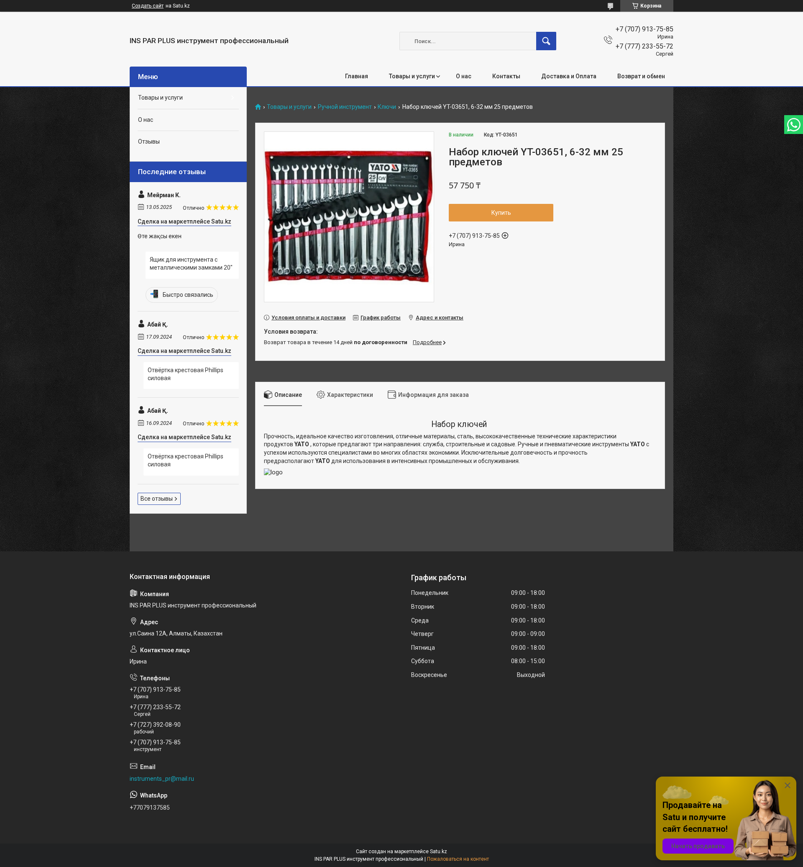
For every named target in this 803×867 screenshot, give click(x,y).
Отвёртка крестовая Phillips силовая (185, 374)
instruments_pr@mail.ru (162, 778)
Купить (501, 212)
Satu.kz (438, 851)
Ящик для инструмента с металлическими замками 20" (191, 263)
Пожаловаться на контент (458, 859)
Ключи (387, 107)
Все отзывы (157, 498)
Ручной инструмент (345, 107)
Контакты (506, 76)
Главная (356, 76)
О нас (463, 76)
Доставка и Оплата (568, 76)
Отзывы (149, 141)
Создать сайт (148, 6)
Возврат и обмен (641, 76)
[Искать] (546, 41)
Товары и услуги (412, 76)
